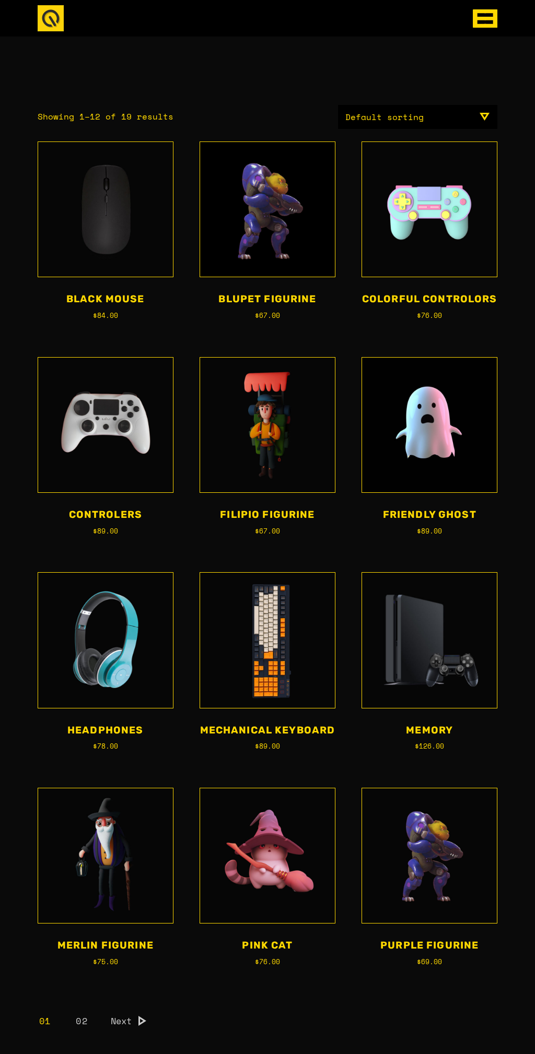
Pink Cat (267, 945)
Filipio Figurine (267, 514)
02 (82, 1020)
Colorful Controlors (429, 299)
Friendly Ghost (429, 514)
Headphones (105, 730)
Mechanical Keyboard (267, 730)
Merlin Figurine (105, 945)
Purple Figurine (429, 945)
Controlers (105, 514)
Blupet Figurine (267, 299)
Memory (429, 730)
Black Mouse (105, 299)
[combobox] (417, 117)
